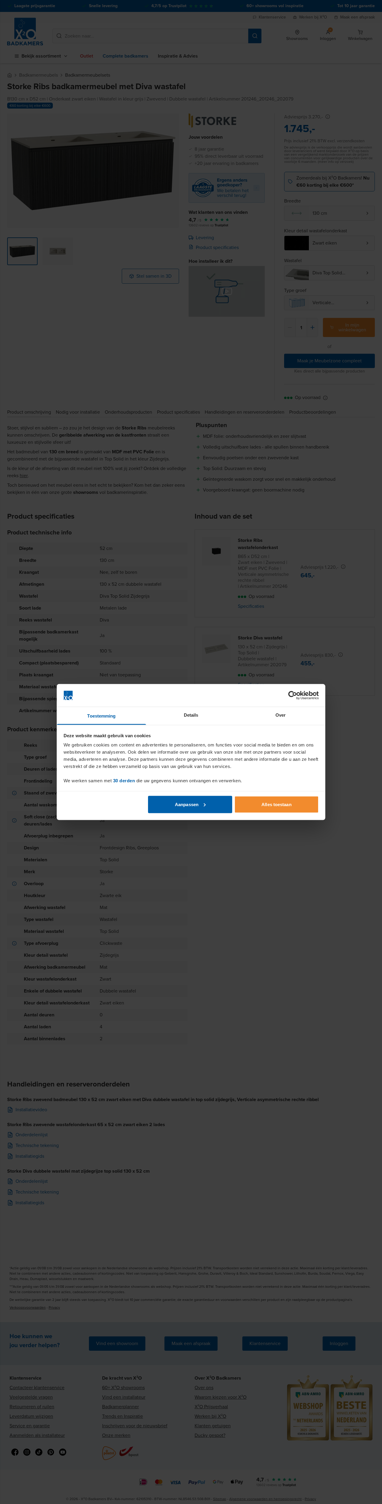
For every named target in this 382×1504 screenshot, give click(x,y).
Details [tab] (191, 715)
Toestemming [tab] (101, 715)
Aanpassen (186, 804)
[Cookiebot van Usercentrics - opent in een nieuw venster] (293, 695)
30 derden (124, 780)
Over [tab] (280, 715)
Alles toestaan (276, 804)
